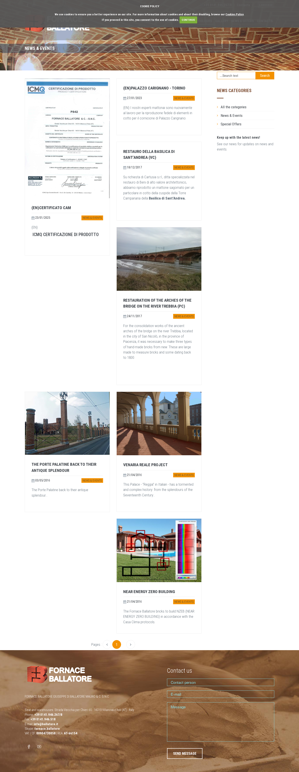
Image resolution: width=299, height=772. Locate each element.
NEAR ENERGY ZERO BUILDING (149, 591)
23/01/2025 (42, 218)
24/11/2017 (134, 316)
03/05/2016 (42, 480)
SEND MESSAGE (184, 753)
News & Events (92, 217)
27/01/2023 (134, 98)
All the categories (233, 107)
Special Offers (231, 124)
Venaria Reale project (145, 464)
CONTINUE (188, 19)
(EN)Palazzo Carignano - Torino (154, 88)
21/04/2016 (134, 475)
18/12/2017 (134, 167)
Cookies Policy (234, 14)
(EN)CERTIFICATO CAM (51, 207)
